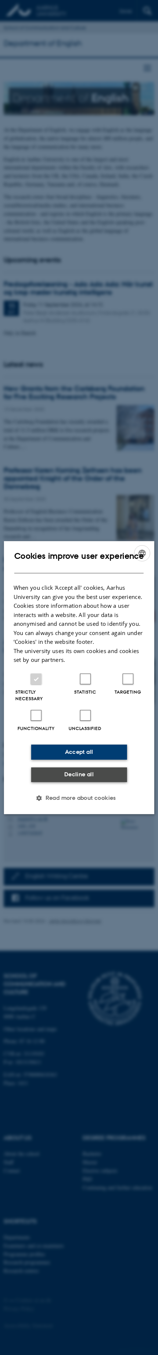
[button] (79, 798)
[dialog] (79, 677)
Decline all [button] (79, 774)
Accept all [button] (79, 751)
